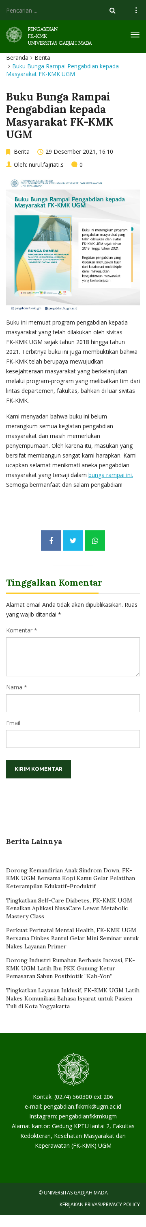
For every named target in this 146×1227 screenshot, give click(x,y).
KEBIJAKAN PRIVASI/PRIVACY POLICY (100, 1204)
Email (13, 723)
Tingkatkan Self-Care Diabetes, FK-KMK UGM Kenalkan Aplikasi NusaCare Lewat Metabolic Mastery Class (69, 908)
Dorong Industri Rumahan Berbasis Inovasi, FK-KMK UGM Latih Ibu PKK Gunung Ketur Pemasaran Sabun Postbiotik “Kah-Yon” (70, 968)
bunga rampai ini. (110, 475)
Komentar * (21, 630)
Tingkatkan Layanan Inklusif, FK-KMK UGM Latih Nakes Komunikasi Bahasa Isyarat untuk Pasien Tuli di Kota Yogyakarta (73, 998)
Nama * (16, 687)
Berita (42, 57)
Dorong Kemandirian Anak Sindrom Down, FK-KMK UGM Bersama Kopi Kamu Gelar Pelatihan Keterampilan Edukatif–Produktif (70, 878)
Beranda (17, 57)
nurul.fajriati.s (46, 164)
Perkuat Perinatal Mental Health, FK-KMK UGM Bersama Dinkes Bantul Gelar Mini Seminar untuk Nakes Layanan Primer (72, 938)
